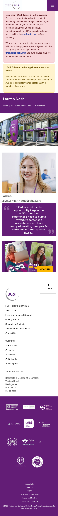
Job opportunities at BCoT (17, 329)
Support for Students (15, 324)
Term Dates (10, 310)
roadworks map (29, 34)
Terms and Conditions (30, 501)
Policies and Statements (30, 494)
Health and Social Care (21, 106)
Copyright (29, 487)
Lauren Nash (39, 106)
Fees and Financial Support (18, 315)
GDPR (29, 491)
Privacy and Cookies (29, 498)
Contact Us (10, 333)
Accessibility (29, 484)
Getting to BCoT (13, 319)
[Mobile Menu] (52, 5)
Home (5, 106)
